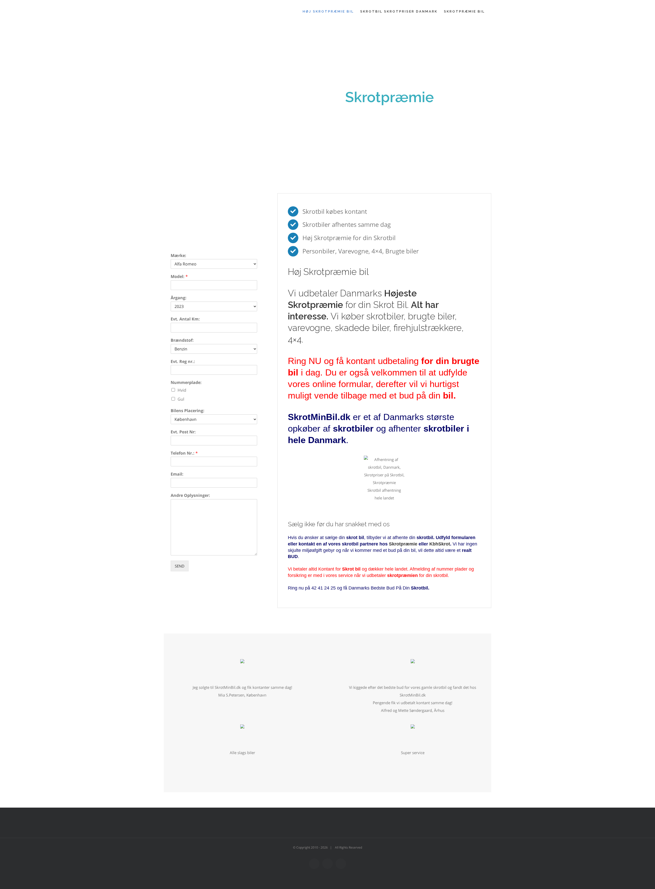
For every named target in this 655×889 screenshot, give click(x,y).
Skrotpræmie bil (336, 271)
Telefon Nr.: (184, 453)
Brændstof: (182, 340)
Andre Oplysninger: (190, 495)
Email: (177, 474)
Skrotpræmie (403, 544)
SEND (179, 566)
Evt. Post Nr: (183, 432)
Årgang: (179, 298)
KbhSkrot (439, 544)
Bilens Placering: (187, 410)
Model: (179, 276)
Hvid (182, 390)
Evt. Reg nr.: (183, 361)
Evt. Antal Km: (185, 319)
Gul (181, 399)
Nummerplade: (186, 382)
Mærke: (178, 255)
